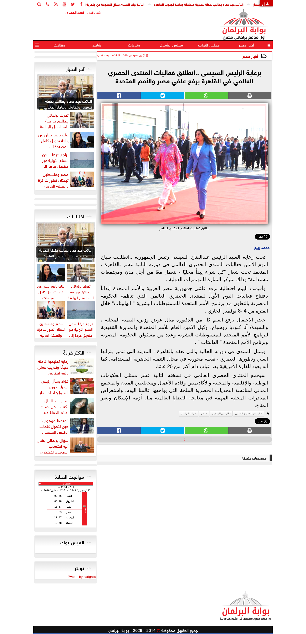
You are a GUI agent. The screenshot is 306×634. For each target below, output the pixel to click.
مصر (203, 413)
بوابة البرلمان (187, 413)
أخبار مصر (250, 55)
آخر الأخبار (75, 68)
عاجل (266, 3)
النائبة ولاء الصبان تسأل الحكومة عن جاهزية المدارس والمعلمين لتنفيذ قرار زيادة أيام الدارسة (100, 4)
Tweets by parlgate (82, 576)
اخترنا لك (75, 215)
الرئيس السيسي (220, 413)
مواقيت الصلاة (69, 476)
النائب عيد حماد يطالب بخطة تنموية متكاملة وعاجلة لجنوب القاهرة (216, 4)
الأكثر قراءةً (73, 352)
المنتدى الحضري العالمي (247, 413)
